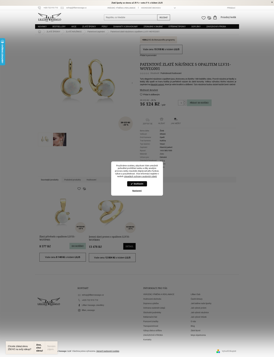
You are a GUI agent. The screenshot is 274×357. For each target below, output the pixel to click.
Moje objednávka (198, 335)
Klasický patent (166, 147)
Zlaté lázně (195, 330)
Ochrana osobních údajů (154, 308)
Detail (129, 246)
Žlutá (162, 131)
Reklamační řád (150, 317)
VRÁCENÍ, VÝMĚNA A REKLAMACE (121, 8)
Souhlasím (138, 184)
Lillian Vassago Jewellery (93, 305)
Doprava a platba (151, 303)
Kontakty (147, 339)
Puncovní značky (150, 321)
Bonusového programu (164, 40)
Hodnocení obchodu (151, 8)
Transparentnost (150, 326)
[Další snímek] (132, 83)
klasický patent (157, 84)
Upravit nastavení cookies (107, 351)
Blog (193, 326)
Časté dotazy (197, 299)
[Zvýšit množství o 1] (184, 101)
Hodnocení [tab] (91, 180)
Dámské (163, 157)
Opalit (162, 137)
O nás (193, 321)
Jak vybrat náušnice (200, 312)
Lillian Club (195, 294)
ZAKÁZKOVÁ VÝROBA (153, 335)
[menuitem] (42, 26)
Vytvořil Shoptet (229, 351)
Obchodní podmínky (152, 312)
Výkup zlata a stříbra (152, 330)
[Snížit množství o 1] (184, 104)
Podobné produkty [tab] (72, 180)
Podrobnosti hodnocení (171, 73)
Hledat (164, 17)
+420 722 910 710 (90, 300)
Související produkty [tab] (50, 180)
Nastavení (137, 191)
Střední (163, 134)
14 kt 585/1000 (166, 150)
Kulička (163, 141)
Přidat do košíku (199, 102)
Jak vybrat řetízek (199, 317)
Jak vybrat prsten (198, 308)
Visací (162, 144)
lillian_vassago (88, 310)
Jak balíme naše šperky (201, 303)
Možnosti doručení (149, 90)
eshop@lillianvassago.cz (93, 295)
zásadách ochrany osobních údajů (140, 176)
